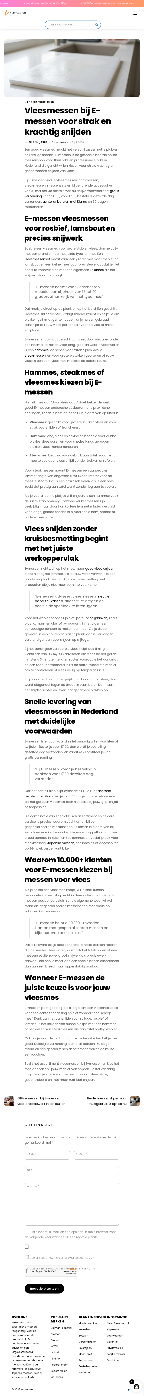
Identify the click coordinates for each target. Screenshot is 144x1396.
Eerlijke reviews (116, 1354)
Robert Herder (59, 1365)
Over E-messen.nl (118, 1323)
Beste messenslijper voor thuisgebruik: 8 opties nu (107, 1101)
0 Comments (60, 142)
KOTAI (54, 1346)
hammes (42, 350)
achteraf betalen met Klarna (65, 201)
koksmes (97, 270)
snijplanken (98, 618)
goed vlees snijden (99, 568)
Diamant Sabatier (61, 1328)
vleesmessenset (37, 259)
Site (29, 1170)
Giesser (55, 1334)
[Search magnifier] (96, 24)
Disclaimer (113, 1360)
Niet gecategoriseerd (39, 102)
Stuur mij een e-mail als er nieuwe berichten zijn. (61, 1268)
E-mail (81, 1154)
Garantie (112, 1342)
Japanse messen (60, 843)
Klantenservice (88, 1323)
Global (54, 1340)
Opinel (55, 1352)
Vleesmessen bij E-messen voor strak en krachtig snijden (68, 121)
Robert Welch (59, 1371)
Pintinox (55, 1358)
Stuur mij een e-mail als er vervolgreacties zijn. (61, 1258)
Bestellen (84, 1329)
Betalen (83, 1335)
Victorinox (57, 1377)
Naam (32, 1154)
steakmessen (35, 355)
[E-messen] (15, 13)
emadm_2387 (38, 142)
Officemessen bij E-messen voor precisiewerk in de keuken (41, 1101)
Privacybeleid (115, 1348)
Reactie (33, 1186)
